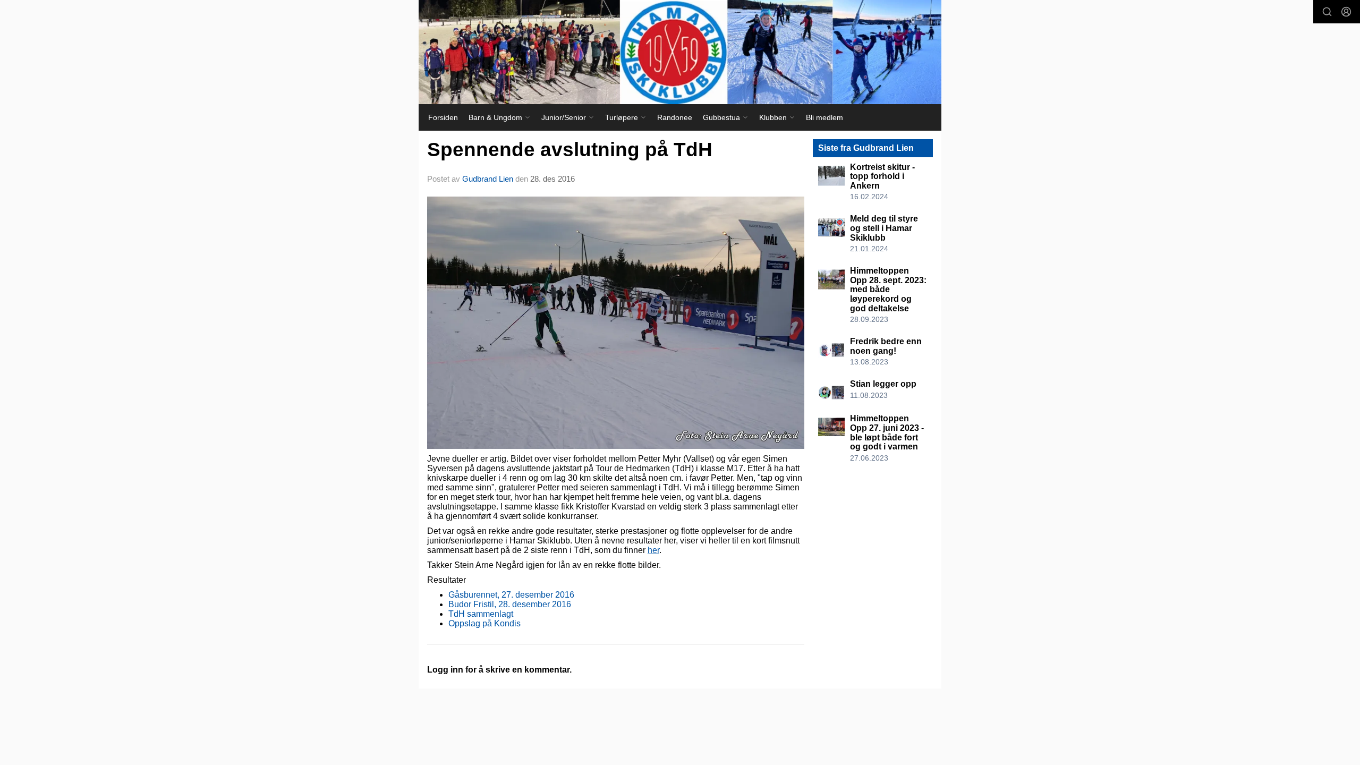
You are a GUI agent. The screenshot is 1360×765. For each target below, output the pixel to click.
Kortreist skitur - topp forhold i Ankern (882, 176)
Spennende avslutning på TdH (569, 149)
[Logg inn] (1346, 11)
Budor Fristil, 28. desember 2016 (509, 604)
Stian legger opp (883, 383)
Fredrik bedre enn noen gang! (886, 346)
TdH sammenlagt (480, 613)
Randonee (674, 117)
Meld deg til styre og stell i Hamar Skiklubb (884, 228)
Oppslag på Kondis (484, 623)
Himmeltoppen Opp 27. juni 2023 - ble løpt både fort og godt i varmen (887, 432)
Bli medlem (824, 117)
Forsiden (443, 117)
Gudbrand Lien (487, 178)
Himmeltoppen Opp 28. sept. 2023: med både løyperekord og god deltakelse (888, 289)
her (653, 550)
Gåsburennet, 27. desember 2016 (511, 594)
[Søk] (1327, 11)
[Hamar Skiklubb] (680, 52)
